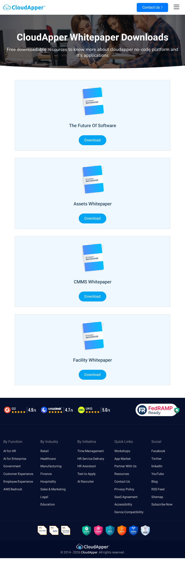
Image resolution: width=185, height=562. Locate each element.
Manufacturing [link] (51, 466)
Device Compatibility (128, 512)
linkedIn (156, 466)
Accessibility (123, 504)
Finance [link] (46, 474)
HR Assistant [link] (86, 466)
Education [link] (47, 504)
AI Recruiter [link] (85, 481)
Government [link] (12, 466)
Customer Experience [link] (18, 474)
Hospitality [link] (48, 481)
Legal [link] (44, 497)
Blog (154, 481)
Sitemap (157, 497)
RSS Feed (157, 489)
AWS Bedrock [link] (12, 489)
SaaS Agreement (126, 497)
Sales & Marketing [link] (53, 489)
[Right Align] (176, 7)
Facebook (158, 451)
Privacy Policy (124, 489)
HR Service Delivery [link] (90, 458)
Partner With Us (125, 466)
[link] (92, 546)
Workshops (122, 451)
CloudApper (89, 552)
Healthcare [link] (48, 458)
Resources (121, 474)
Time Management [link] (90, 451)
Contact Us (150, 7)
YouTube (157, 474)
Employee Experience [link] (18, 481)
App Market (122, 458)
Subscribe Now (162, 504)
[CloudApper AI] (23, 7)
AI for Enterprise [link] (14, 458)
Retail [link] (44, 451)
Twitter (156, 458)
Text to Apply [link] (86, 474)
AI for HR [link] (9, 451)
